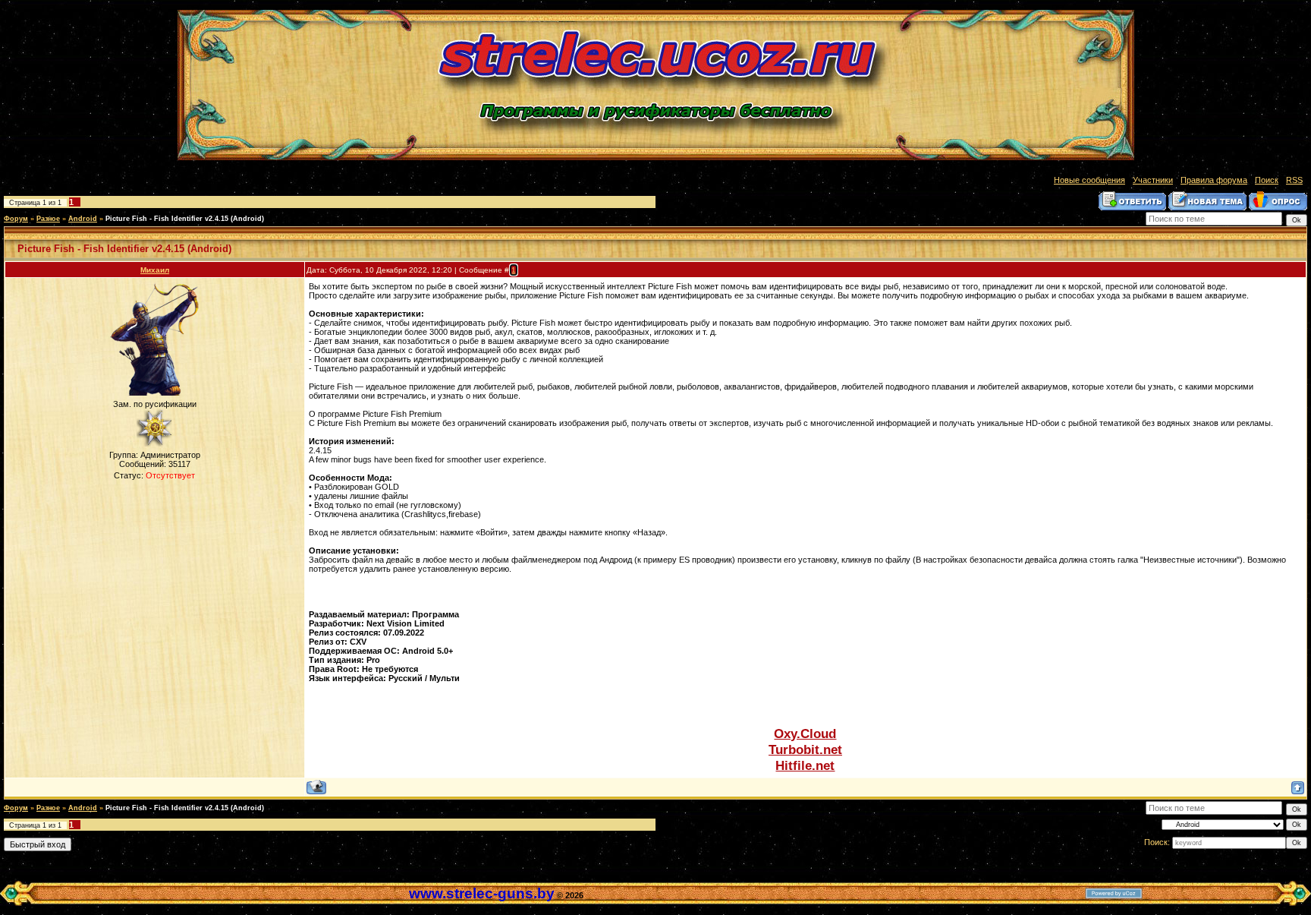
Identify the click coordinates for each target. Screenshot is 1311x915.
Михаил (154, 270)
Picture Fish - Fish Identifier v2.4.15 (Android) (184, 218)
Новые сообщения (1089, 180)
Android (82, 218)
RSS (1294, 180)
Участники (1153, 180)
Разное (48, 218)
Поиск (1266, 180)
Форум (16, 218)
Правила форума (1214, 180)
